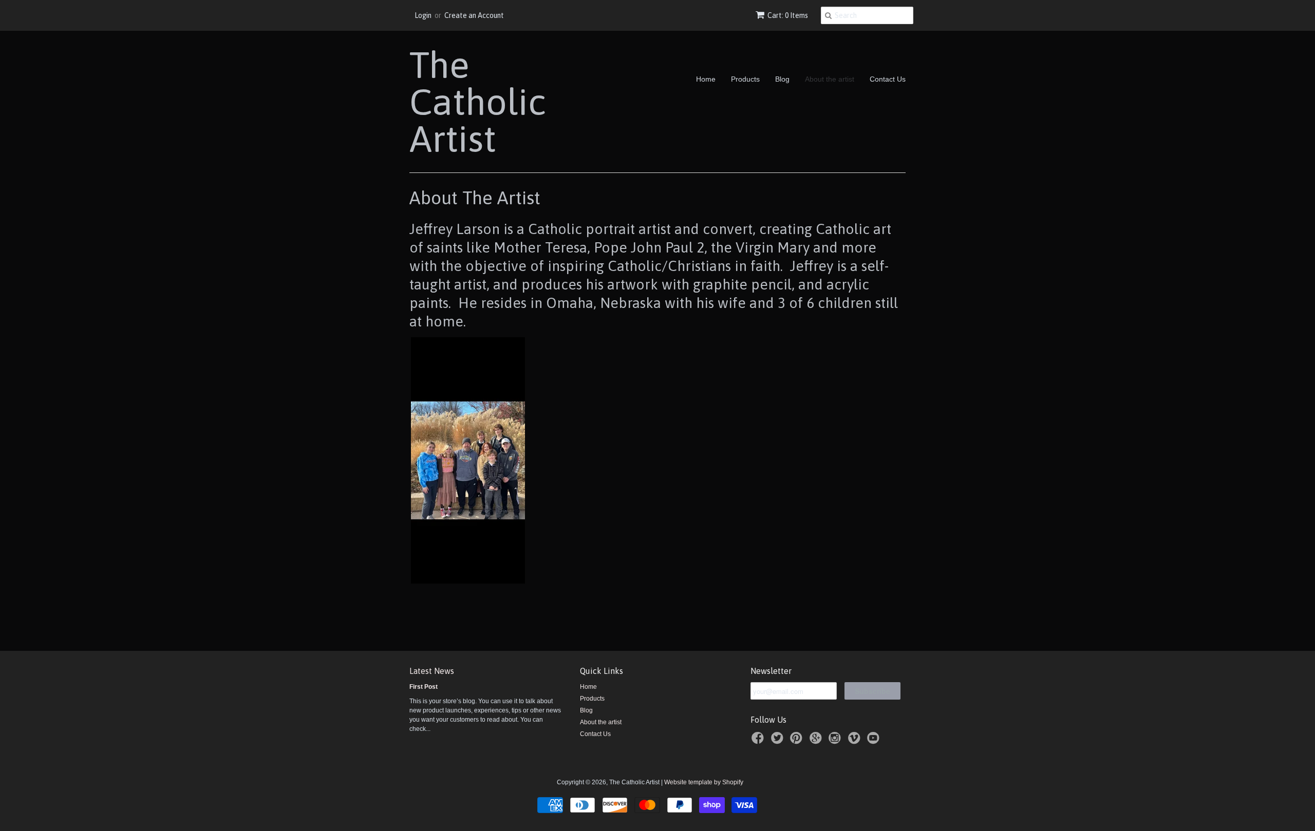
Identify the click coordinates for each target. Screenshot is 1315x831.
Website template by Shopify (703, 782)
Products (745, 79)
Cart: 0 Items (787, 15)
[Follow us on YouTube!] (874, 741)
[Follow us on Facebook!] (759, 741)
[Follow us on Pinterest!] (797, 741)
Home (706, 79)
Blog (782, 79)
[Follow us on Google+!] (817, 741)
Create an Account (474, 15)
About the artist (829, 79)
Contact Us (888, 79)
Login (423, 15)
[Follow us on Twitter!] (778, 741)
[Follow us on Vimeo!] (855, 741)
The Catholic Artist (477, 101)
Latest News (431, 670)
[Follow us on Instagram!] (836, 741)
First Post (423, 686)
